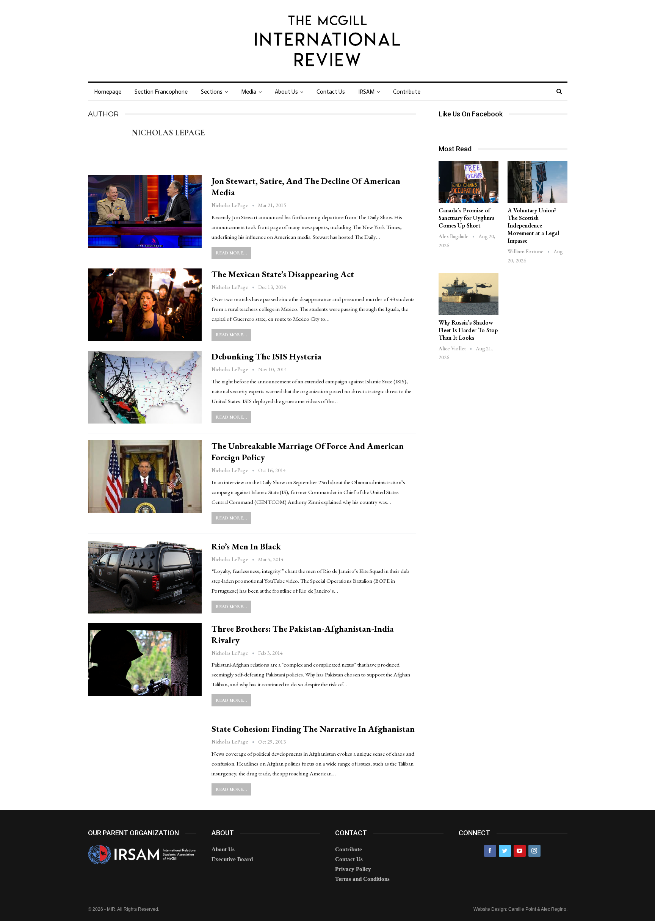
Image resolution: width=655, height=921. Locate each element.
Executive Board (232, 859)
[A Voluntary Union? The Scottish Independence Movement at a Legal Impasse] (537, 182)
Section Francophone (161, 91)
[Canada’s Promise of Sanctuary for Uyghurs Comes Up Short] (468, 182)
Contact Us (331, 91)
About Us (286, 91)
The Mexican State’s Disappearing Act (283, 274)
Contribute (406, 91)
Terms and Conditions (362, 879)
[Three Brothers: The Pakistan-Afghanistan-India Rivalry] (145, 659)
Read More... (231, 253)
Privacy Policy (353, 869)
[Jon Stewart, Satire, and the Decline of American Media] (145, 211)
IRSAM (366, 91)
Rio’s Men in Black (246, 546)
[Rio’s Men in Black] (145, 577)
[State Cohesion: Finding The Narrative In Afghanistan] (145, 759)
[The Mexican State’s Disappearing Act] (145, 304)
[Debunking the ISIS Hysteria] (145, 387)
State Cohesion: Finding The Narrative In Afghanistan (313, 728)
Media (248, 91)
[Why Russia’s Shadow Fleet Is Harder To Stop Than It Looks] (468, 294)
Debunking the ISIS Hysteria (266, 356)
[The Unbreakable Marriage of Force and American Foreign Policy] (145, 476)
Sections (212, 91)
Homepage (107, 91)
